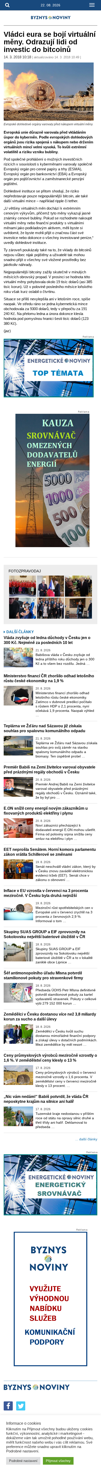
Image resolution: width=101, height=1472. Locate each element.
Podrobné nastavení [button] (23, 1461)
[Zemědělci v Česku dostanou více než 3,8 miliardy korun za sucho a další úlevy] (18, 1034)
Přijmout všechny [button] (58, 1461)
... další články (86, 1139)
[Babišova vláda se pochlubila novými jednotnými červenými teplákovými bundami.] (23, 586)
